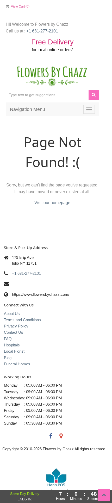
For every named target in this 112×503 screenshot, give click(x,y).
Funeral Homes (17, 364)
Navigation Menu (27, 109)
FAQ (8, 339)
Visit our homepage (52, 202)
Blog (7, 358)
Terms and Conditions (22, 320)
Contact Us (13, 332)
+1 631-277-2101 (26, 273)
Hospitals (12, 345)
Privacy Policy (16, 326)
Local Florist (14, 351)
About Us (12, 313)
